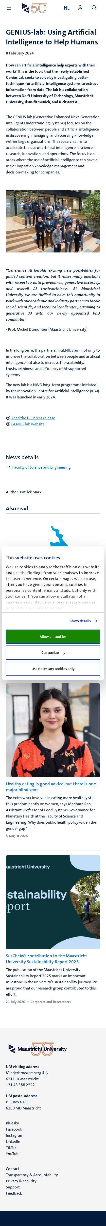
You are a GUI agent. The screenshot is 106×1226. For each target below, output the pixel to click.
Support (13, 1187)
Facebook (14, 1129)
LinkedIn (13, 1141)
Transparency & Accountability (32, 1174)
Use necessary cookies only (53, 668)
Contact (12, 1168)
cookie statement (48, 608)
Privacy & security (21, 1181)
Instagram (14, 1135)
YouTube (13, 1153)
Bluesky (12, 1123)
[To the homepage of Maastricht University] (34, 8)
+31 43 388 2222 (20, 1084)
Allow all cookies (53, 636)
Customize (50, 652)
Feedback (14, 1193)
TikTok (11, 1147)
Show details (80, 621)
